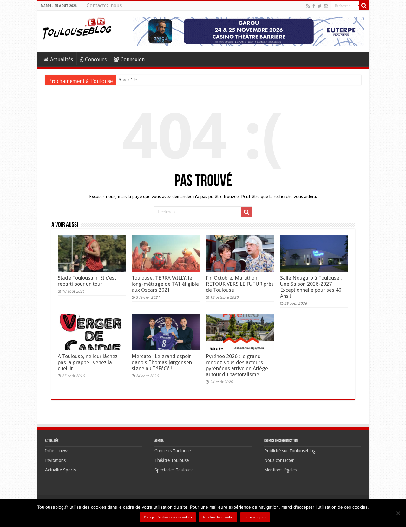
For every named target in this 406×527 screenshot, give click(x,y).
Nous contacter (279, 460)
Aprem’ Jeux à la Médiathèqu (144, 79)
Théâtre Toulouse (171, 460)
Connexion (133, 60)
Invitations (55, 460)
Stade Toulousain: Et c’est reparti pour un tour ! (87, 281)
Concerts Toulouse (172, 450)
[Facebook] (314, 6)
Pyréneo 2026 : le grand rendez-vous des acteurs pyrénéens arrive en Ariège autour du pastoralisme (237, 365)
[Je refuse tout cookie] (398, 513)
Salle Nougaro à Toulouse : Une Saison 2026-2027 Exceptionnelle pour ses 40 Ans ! (311, 287)
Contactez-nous (104, 6)
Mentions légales (280, 469)
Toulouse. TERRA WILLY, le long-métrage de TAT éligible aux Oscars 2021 (165, 284)
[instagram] (326, 6)
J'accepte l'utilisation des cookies (167, 517)
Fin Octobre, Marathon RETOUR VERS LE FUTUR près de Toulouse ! (240, 284)
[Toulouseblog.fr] (77, 27)
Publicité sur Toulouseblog (290, 450)
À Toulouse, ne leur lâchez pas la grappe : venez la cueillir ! (88, 362)
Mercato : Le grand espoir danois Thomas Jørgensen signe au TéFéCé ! (162, 362)
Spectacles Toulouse (173, 469)
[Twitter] (319, 6)
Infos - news (57, 450)
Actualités (61, 60)
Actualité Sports (60, 469)
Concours (96, 60)
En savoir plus (255, 517)
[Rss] (308, 6)
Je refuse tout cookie (218, 517)
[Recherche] (364, 5)
